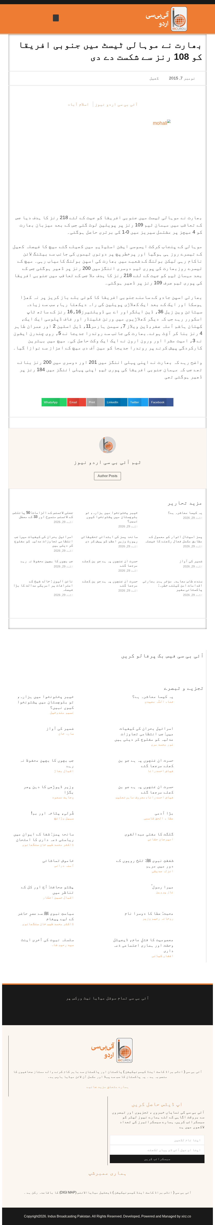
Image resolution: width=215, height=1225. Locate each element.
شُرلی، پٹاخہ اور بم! (52, 813)
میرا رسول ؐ (162, 886)
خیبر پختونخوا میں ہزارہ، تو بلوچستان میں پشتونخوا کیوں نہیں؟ (111, 517)
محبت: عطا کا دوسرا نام (149, 913)
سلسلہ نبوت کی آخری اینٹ (47, 939)
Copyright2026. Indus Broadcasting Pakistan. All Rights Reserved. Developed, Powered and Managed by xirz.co (107, 1216)
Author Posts (108, 476)
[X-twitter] (126, 1011)
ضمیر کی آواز (190, 561)
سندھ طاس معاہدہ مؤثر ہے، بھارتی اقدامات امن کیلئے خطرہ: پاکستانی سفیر (172, 585)
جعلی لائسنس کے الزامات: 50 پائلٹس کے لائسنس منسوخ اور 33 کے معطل (43, 515)
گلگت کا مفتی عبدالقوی (149, 834)
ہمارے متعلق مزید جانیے (108, 1086)
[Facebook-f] (139, 1011)
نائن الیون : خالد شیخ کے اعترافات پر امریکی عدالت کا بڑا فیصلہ (43, 585)
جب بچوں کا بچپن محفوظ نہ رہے (47, 561)
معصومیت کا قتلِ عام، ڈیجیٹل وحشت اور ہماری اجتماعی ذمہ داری (143, 945)
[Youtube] (114, 1011)
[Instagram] (76, 1011)
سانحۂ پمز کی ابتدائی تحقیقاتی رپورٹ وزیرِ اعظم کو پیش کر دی (109, 539)
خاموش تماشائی (58, 860)
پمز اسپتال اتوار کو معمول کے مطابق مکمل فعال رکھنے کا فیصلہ (173, 539)
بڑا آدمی (164, 813)
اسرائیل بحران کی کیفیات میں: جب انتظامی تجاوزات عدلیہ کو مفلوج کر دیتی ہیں (43, 541)
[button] (56, 17)
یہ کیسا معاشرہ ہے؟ (185, 513)
